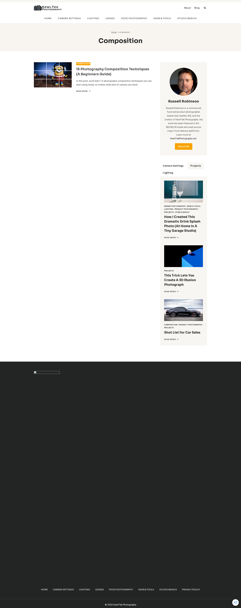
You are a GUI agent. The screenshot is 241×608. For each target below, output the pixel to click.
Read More (83, 91)
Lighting (93, 18)
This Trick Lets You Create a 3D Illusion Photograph (180, 280)
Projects (169, 212)
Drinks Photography (174, 206)
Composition (83, 63)
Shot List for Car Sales (182, 332)
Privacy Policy (191, 589)
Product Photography (186, 209)
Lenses (110, 18)
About (187, 7)
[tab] (173, 165)
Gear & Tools (162, 18)
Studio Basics (187, 18)
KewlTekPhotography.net (183, 138)
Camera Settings (69, 18)
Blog (197, 7)
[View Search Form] (205, 8)
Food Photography (134, 18)
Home (48, 18)
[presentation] (53, 74)
